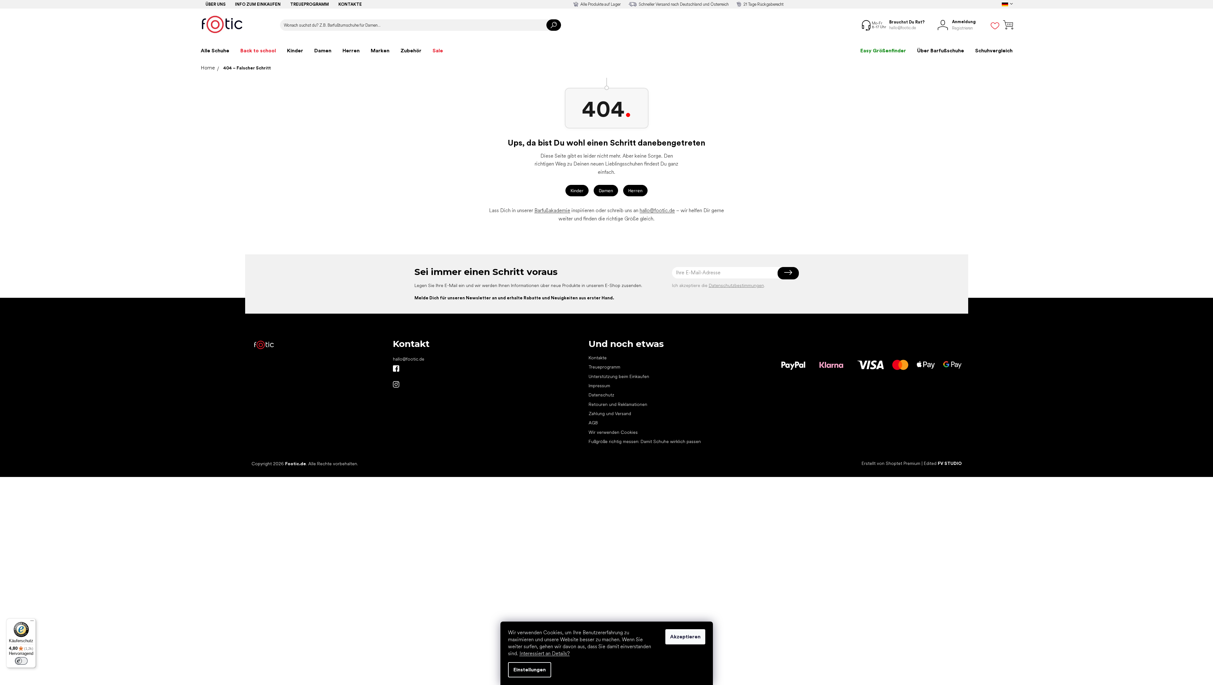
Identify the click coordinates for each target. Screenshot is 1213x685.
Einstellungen (529, 670)
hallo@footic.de (657, 210)
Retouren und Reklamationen (618, 404)
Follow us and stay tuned (396, 368)
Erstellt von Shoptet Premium (891, 463)
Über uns (215, 4)
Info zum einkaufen (258, 4)
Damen (606, 190)
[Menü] (32, 622)
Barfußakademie (552, 210)
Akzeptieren (685, 637)
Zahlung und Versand (610, 413)
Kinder (577, 190)
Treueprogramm (309, 4)
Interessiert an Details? (544, 653)
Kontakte (350, 4)
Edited (943, 463)
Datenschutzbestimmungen (736, 285)
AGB (593, 422)
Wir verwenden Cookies (613, 432)
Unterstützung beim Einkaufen (619, 376)
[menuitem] (215, 50)
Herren (635, 190)
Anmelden (788, 272)
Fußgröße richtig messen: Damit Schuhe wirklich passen (645, 441)
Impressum (599, 385)
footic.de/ (396, 384)
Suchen (553, 25)
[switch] (21, 661)
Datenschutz (601, 394)
